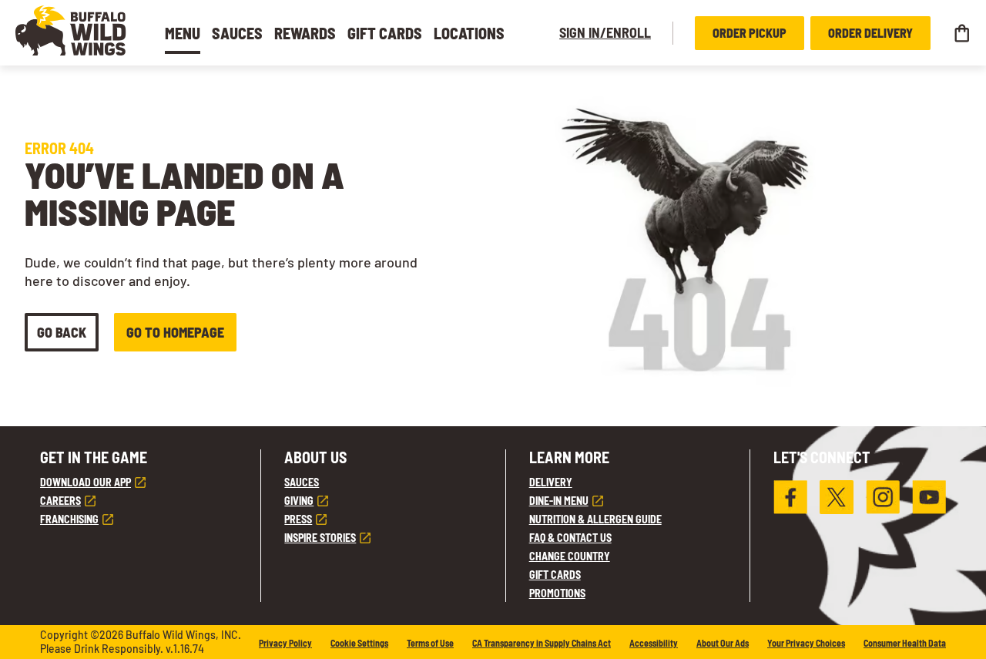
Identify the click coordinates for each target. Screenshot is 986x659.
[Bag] (961, 33)
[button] (70, 30)
